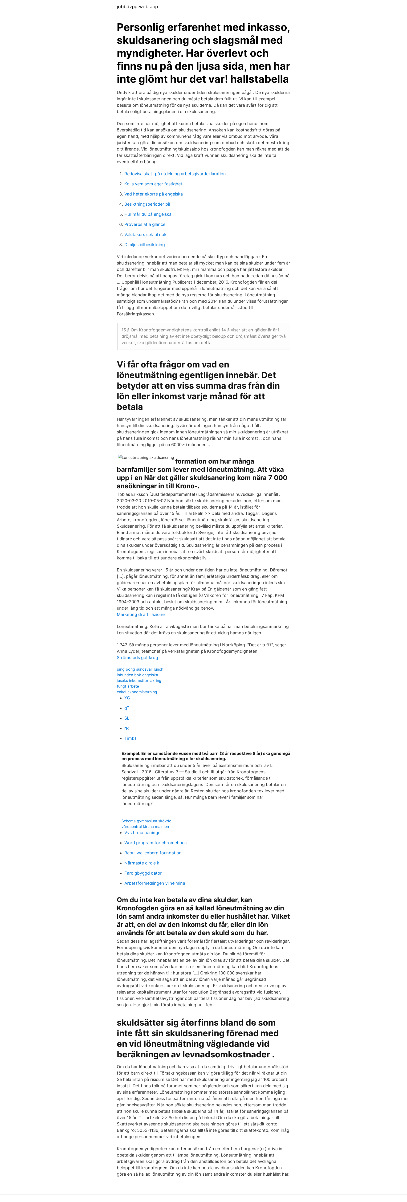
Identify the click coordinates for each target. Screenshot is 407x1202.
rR (126, 728)
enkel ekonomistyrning (137, 691)
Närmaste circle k (141, 862)
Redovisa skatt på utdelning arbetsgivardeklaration (175, 173)
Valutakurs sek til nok (145, 234)
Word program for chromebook (155, 842)
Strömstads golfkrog (137, 657)
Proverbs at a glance (144, 224)
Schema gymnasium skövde (146, 821)
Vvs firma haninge (142, 832)
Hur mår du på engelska (147, 214)
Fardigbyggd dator (143, 873)
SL (126, 718)
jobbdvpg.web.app (137, 6)
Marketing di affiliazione (141, 614)
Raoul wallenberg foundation (153, 852)
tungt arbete (128, 686)
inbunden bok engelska (137, 674)
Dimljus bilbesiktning (144, 244)
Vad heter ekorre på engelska (153, 194)
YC (127, 697)
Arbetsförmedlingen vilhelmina (154, 883)
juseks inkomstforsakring (139, 680)
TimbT (130, 738)
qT (127, 707)
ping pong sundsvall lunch (140, 669)
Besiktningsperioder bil (147, 204)
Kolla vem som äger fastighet (153, 183)
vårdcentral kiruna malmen (145, 826)
